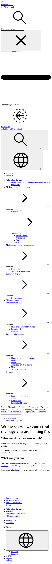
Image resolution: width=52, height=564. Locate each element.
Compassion (17, 409)
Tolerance (44, 407)
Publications (16, 362)
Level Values (16, 182)
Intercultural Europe (19, 403)
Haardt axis (15, 269)
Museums (15, 367)
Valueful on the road (14, 180)
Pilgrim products (17, 360)
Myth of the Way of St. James (23, 327)
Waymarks (15, 211)
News (8, 372)
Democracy (33, 407)
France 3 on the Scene (20, 396)
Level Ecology (40, 182)
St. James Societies (18, 369)
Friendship (5, 409)
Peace (3, 407)
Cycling (14, 398)
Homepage (10, 418)
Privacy (9, 561)
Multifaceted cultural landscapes (19, 245)
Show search (9, 7)
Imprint (9, 558)
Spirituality (30, 412)
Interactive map (12, 274)
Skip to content (7, 5)
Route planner (16, 298)
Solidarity (28, 409)
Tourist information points (21, 365)
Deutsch (9, 173)
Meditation (41, 412)
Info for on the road (14, 334)
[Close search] (21, 41)
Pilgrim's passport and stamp (22, 358)
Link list (14, 331)
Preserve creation (16, 412)
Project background (14, 303)
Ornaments (20, 238)
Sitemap (9, 527)
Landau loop (16, 400)
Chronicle (15, 242)
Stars (18, 240)
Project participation (19, 329)
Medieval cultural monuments (18, 187)
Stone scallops (22, 235)
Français (9, 176)
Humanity (12, 407)
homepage (19, 470)
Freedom (22, 407)
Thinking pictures (13, 300)
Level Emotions (27, 182)
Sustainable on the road (20, 271)
